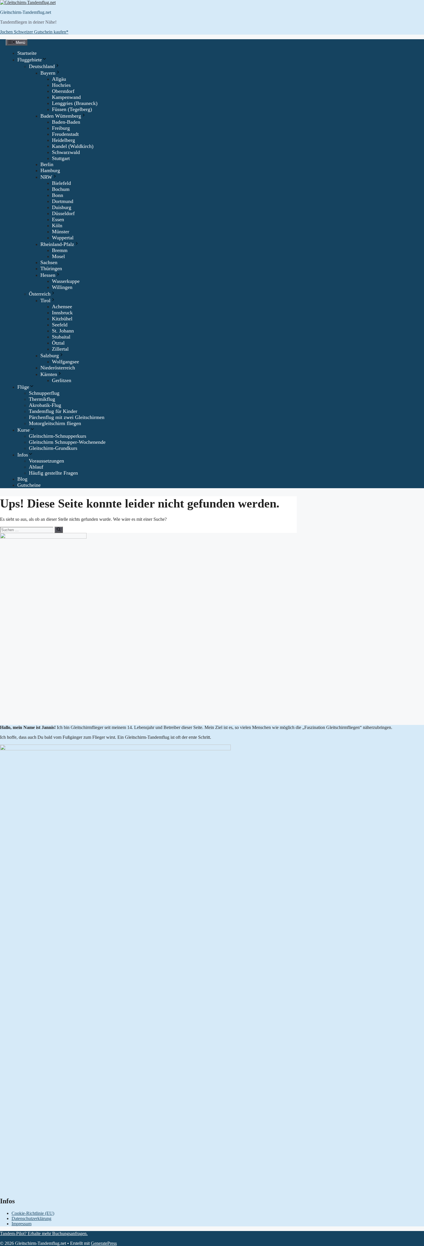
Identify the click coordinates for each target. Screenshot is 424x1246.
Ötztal (58, 343)
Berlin (46, 164)
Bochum (61, 189)
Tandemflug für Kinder (53, 411)
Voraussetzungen (46, 461)
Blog (22, 479)
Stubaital (61, 337)
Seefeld (59, 325)
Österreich (39, 294)
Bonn (57, 195)
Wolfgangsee (65, 361)
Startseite (27, 53)
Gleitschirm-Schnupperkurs (57, 436)
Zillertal (60, 349)
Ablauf (36, 467)
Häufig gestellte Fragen (53, 473)
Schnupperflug (44, 393)
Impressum (21, 1223)
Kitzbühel (62, 319)
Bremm (59, 250)
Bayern (47, 73)
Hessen (47, 275)
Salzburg (49, 355)
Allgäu (59, 79)
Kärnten (48, 374)
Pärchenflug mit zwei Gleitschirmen (66, 417)
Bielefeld (61, 183)
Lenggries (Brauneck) (74, 103)
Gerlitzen (61, 380)
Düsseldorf (63, 213)
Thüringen (51, 268)
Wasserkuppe (66, 281)
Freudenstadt (65, 134)
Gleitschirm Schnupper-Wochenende (67, 442)
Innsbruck (62, 312)
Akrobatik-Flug (45, 405)
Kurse (23, 430)
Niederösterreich (57, 368)
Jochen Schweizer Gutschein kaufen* (34, 31)
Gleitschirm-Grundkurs (53, 448)
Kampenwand (66, 97)
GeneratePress (104, 1243)
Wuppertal (63, 237)
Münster (60, 231)
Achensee (62, 306)
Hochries (61, 85)
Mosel (58, 256)
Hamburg (50, 170)
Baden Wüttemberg (60, 116)
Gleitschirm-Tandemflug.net (25, 12)
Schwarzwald (66, 152)
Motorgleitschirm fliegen (55, 423)
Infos (22, 455)
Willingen (62, 287)
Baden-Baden (66, 122)
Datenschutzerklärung (31, 1218)
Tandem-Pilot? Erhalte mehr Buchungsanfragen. (44, 1233)
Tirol (45, 300)
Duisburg (61, 207)
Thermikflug (42, 399)
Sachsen (48, 262)
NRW (46, 177)
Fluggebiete (29, 60)
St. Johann (63, 331)
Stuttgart (61, 158)
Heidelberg (63, 140)
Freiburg (61, 128)
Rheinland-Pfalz (57, 244)
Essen (58, 219)
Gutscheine (29, 485)
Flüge (23, 387)
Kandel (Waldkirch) (72, 146)
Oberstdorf (63, 91)
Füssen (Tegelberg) (72, 109)
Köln (57, 225)
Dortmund (62, 201)
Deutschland (42, 66)
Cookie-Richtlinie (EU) (33, 1213)
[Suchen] (59, 530)
